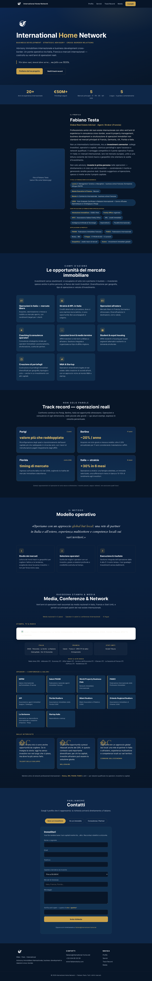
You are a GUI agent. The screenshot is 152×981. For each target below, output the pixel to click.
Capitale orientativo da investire (55, 870)
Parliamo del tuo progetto (29, 71)
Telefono (47, 860)
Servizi (99, 4)
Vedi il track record (55, 71)
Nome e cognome (50, 840)
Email (46, 850)
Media (120, 4)
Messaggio (48, 890)
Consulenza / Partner (96, 821)
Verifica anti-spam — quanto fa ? (60, 908)
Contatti (130, 4)
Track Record (110, 4)
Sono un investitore (55, 821)
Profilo (90, 4)
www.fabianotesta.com (75, 962)
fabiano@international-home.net (85, 927)
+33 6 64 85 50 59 (73, 958)
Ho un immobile (75, 821)
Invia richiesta (76, 919)
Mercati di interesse (51, 880)
